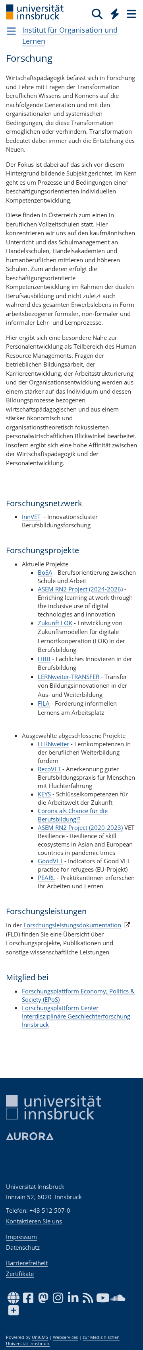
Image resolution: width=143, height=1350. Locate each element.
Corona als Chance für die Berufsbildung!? (73, 815)
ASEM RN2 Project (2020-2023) (80, 827)
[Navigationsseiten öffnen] (11, 31)
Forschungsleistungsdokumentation (72, 925)
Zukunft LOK (55, 623)
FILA (44, 703)
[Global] (112, 12)
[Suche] (97, 13)
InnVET (31, 517)
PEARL (46, 878)
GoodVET (50, 861)
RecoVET (49, 769)
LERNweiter (53, 744)
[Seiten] (130, 13)
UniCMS (40, 1337)
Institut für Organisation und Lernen (70, 35)
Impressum (21, 1237)
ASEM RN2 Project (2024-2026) (80, 589)
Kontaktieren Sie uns (34, 1221)
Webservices (65, 1337)
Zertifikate (20, 1274)
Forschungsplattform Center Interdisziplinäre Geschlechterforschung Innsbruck (76, 1016)
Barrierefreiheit (27, 1263)
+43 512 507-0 (49, 1210)
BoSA (45, 572)
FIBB (44, 659)
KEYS (44, 794)
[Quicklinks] (115, 13)
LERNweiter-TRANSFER (68, 677)
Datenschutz (23, 1247)
